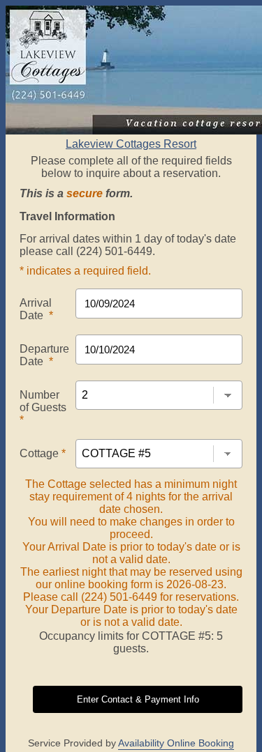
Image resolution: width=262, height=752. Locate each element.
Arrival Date (36, 309)
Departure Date (44, 355)
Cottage (43, 453)
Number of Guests (43, 407)
